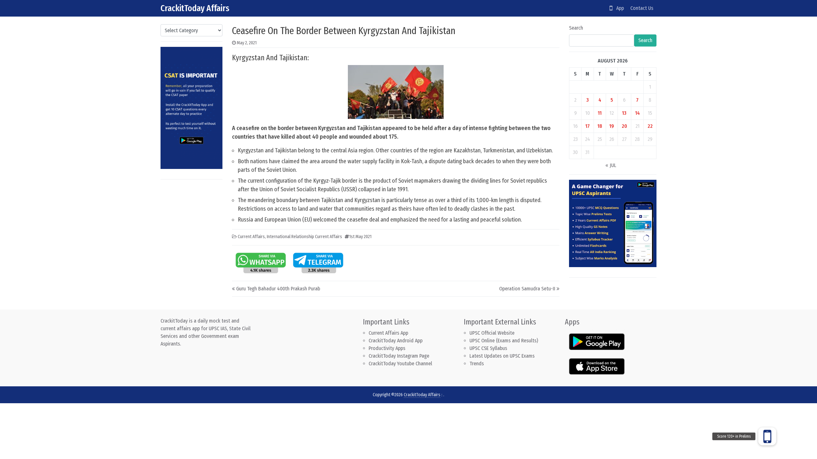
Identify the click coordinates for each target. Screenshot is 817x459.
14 (637, 113)
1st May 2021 (360, 236)
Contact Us (641, 8)
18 (599, 126)
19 (611, 126)
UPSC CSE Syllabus (488, 348)
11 (600, 113)
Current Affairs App (388, 333)
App (618, 8)
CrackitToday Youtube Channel (400, 364)
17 (587, 126)
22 (650, 126)
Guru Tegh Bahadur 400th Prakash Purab (278, 289)
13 (624, 113)
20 (624, 126)
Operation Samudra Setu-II (527, 289)
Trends (476, 364)
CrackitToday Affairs (195, 8)
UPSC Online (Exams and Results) (503, 341)
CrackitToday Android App (396, 341)
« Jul (610, 165)
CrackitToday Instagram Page (399, 356)
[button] (767, 436)
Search (576, 28)
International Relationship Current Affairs (304, 236)
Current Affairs (251, 236)
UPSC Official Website (491, 333)
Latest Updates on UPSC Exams (502, 356)
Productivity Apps (387, 348)
